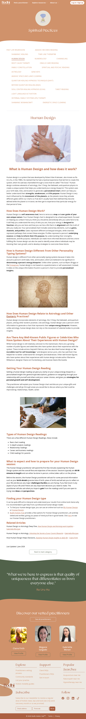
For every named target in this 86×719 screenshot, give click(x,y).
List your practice (22, 680)
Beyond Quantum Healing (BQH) (26, 85)
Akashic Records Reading (46, 50)
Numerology (40, 59)
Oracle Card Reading (49, 63)
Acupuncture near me (71, 675)
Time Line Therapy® (47, 54)
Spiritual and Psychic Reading (55, 67)
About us (53, 3)
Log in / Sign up (77, 3)
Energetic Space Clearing (54, 102)
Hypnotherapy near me (72, 682)
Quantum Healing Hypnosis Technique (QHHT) (32, 80)
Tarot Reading (62, 89)
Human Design (18, 59)
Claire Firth (73, 538)
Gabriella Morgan (13, 529)
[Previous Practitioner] (10, 641)
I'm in (52, 709)
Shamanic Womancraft (22, 102)
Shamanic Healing (20, 54)
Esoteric (11, 316)
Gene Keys (35, 72)
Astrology (16, 72)
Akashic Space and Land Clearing (27, 76)
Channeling (62, 59)
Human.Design (18, 510)
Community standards (24, 677)
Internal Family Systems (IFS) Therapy (29, 98)
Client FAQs (43, 670)
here (70, 515)
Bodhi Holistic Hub (17, 513)
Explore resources (39, 3)
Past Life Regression (16, 50)
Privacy (57, 716)
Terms (50, 716)
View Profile (18, 653)
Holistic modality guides (25, 684)
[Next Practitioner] (76, 641)
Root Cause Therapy (21, 63)
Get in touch (44, 677)
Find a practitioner (21, 3)
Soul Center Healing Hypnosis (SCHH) (28, 89)
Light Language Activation (24, 94)
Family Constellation (22, 67)
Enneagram (14, 265)
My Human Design (70, 507)
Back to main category (43, 552)
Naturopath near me (71, 679)
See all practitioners (43, 619)
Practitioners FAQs (46, 674)
